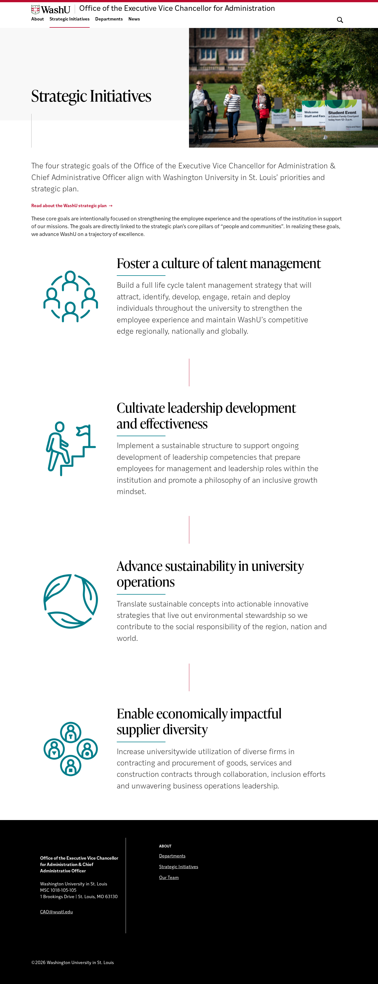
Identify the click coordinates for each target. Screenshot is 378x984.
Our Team (169, 878)
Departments (109, 19)
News (134, 19)
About (37, 19)
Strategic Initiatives (70, 19)
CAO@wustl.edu (56, 912)
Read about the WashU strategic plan (69, 206)
